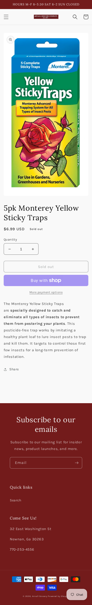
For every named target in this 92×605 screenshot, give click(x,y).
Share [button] (14, 369)
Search (15, 500)
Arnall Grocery (39, 596)
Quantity (10, 239)
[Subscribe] (76, 463)
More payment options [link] (46, 292)
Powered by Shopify (58, 596)
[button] (6, 17)
